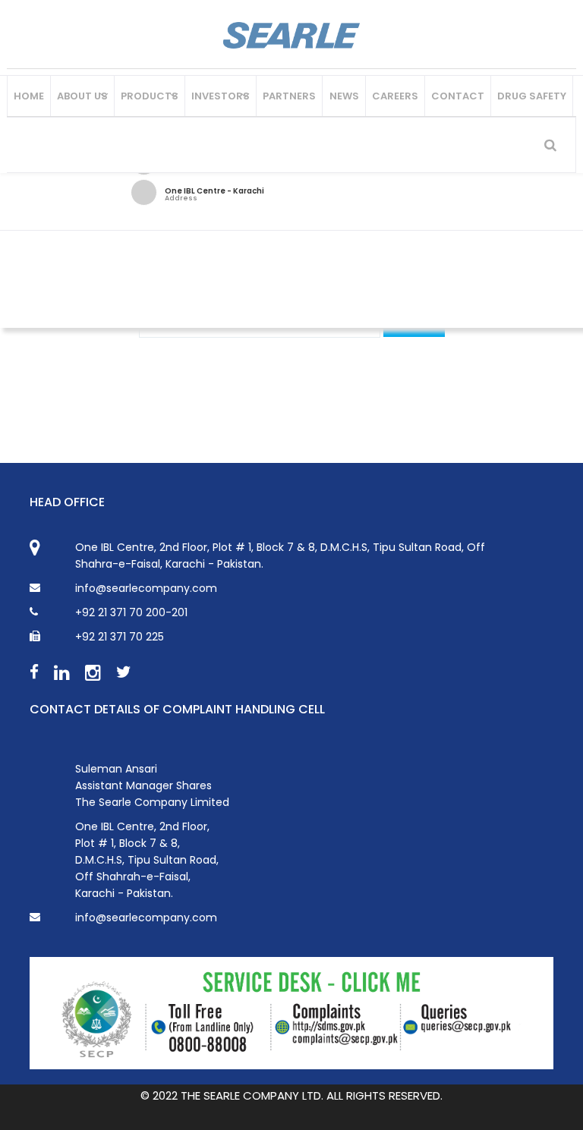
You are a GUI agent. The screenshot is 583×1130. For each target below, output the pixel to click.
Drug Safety (531, 96)
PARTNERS (289, 96)
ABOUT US (82, 96)
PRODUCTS (149, 96)
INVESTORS (220, 96)
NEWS (344, 96)
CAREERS (395, 96)
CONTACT (457, 96)
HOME (29, 96)
